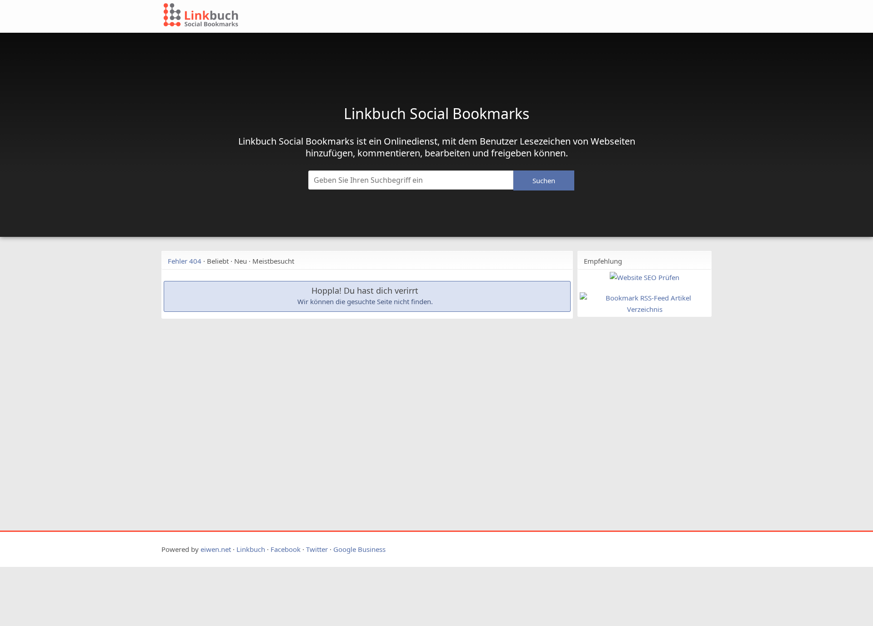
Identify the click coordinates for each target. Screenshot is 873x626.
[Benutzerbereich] (669, 19)
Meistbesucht (273, 260)
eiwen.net (216, 549)
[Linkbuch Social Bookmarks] (381, 16)
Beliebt (218, 260)
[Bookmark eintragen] (692, 19)
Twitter (317, 549)
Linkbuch (250, 549)
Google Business (359, 549)
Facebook (286, 549)
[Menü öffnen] (630, 19)
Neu (240, 260)
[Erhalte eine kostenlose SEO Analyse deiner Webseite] (644, 277)
